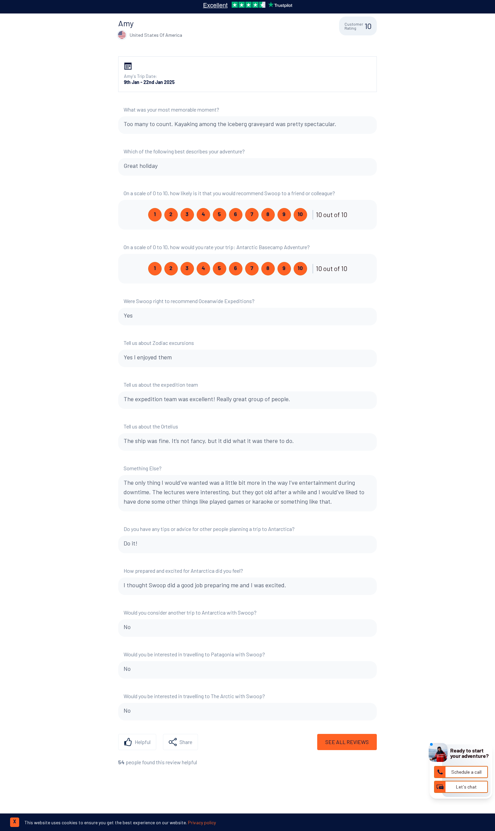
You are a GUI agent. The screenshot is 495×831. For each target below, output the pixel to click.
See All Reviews (347, 742)
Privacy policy (202, 822)
